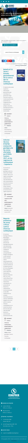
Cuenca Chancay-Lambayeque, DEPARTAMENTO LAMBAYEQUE (8, 324)
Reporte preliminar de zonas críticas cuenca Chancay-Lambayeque (8, 224)
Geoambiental (7, 129)
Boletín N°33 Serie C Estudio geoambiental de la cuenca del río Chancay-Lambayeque (8, 76)
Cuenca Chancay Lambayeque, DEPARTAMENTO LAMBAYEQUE (8, 119)
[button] (26, 6)
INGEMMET (9, 113)
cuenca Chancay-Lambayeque (8, 336)
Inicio (2, 24)
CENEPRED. (14, 440)
